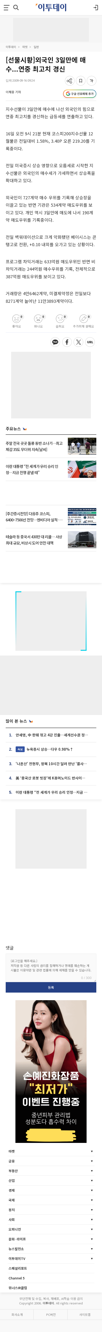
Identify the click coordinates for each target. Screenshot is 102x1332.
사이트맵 (85, 1314)
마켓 (25, 47)
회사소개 (17, 1314)
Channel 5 (17, 1278)
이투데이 (11, 47)
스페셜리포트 (18, 1268)
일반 (36, 47)
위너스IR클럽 (18, 1287)
